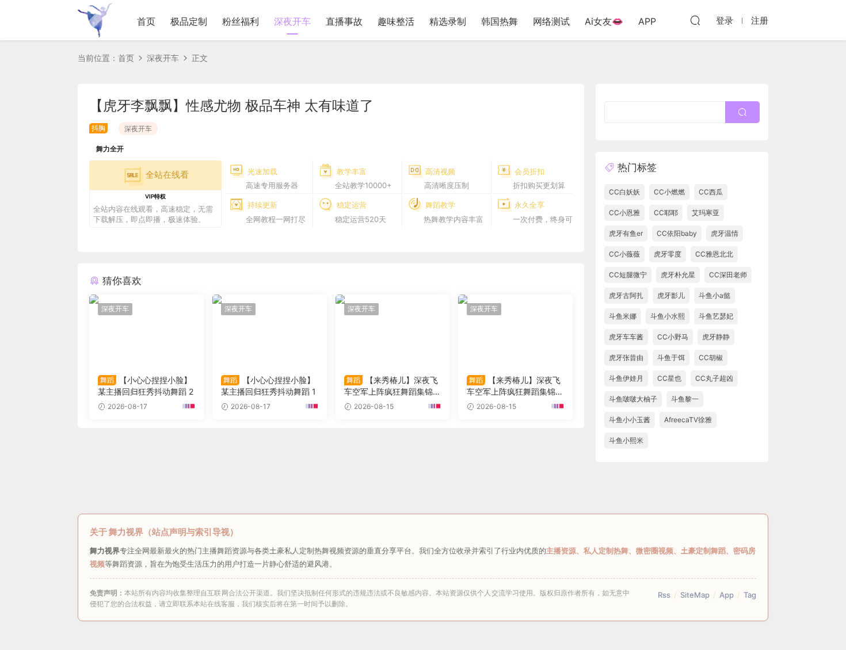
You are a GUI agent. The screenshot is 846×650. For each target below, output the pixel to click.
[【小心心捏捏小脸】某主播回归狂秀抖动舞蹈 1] (269, 330)
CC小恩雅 (624, 212)
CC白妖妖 (624, 192)
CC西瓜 (711, 192)
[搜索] (695, 20)
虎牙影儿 (671, 295)
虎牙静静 (716, 336)
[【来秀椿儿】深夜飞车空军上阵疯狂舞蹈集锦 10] (515, 330)
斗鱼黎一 (685, 399)
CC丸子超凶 (714, 378)
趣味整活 (396, 21)
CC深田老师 (728, 274)
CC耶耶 (666, 212)
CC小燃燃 (669, 192)
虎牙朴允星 (678, 274)
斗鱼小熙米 (626, 440)
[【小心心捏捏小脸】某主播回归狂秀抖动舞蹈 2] (146, 330)
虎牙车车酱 (626, 336)
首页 (146, 21)
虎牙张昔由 (626, 357)
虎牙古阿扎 (626, 295)
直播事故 (344, 21)
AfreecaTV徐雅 (688, 419)
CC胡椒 (711, 357)
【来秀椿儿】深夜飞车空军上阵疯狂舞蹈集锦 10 (514, 386)
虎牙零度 (667, 254)
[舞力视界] (95, 20)
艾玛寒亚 (705, 212)
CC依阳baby (677, 233)
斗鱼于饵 (671, 357)
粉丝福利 (240, 21)
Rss (664, 594)
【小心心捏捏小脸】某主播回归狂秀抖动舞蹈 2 (145, 385)
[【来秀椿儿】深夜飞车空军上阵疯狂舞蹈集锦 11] (393, 330)
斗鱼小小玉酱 (629, 419)
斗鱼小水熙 (667, 316)
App (726, 594)
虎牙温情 (724, 233)
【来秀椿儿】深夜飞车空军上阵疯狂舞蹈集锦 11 (391, 386)
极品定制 (188, 21)
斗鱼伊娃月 (626, 378)
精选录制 (447, 21)
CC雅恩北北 (714, 254)
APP (647, 21)
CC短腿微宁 (628, 274)
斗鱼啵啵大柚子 (633, 399)
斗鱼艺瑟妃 (716, 316)
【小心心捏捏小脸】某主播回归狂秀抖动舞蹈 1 (268, 385)
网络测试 (551, 21)
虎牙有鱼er (626, 233)
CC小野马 (672, 336)
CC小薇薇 (624, 254)
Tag (750, 594)
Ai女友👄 (604, 21)
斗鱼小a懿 (714, 295)
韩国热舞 (499, 21)
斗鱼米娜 (623, 316)
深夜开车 (292, 21)
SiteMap (695, 594)
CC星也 (669, 378)
